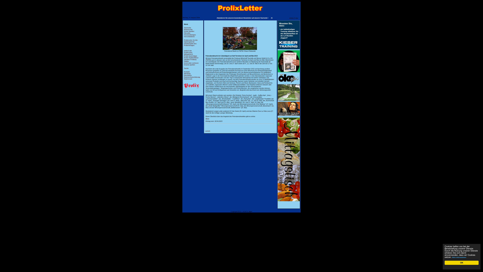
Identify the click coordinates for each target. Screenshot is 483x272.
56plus (186, 61)
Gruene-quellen (189, 65)
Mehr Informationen (459, 257)
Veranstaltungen (190, 35)
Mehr (207, 119)
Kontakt (187, 72)
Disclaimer (188, 75)
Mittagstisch (188, 54)
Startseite (187, 28)
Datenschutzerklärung (192, 77)
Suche (186, 68)
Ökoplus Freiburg (190, 59)
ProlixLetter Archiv (191, 40)
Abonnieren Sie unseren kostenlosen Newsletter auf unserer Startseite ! (234, 18)
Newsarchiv (188, 29)
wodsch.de (188, 51)
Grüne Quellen (189, 31)
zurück (207, 131)
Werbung (187, 74)
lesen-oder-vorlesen (191, 63)
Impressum (188, 79)
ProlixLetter (188, 52)
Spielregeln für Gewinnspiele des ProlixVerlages (190, 43)
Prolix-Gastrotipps (190, 56)
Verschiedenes (189, 37)
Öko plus (187, 33)
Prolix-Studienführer (191, 58)
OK (461, 263)
